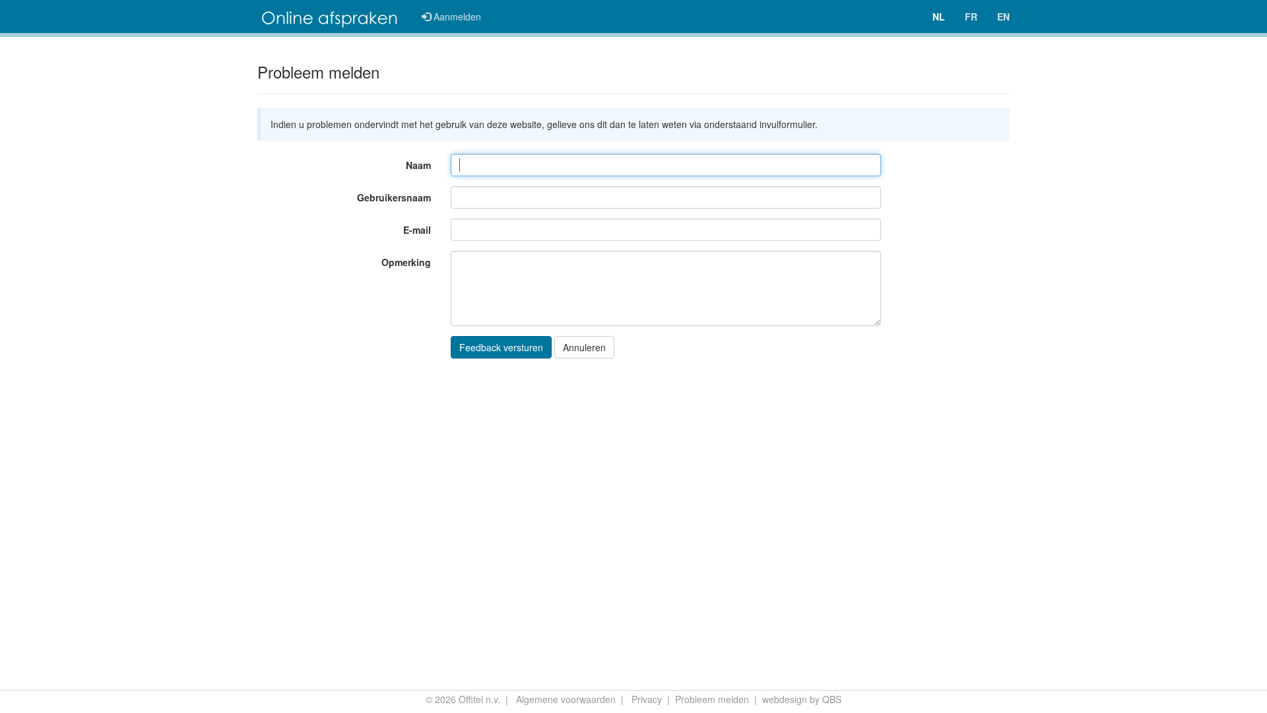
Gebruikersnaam (394, 197)
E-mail (417, 229)
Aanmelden (456, 16)
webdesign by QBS (801, 699)
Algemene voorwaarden (566, 699)
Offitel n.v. (479, 699)
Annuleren (584, 347)
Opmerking (406, 262)
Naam (418, 165)
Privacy (647, 699)
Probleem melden (712, 699)
